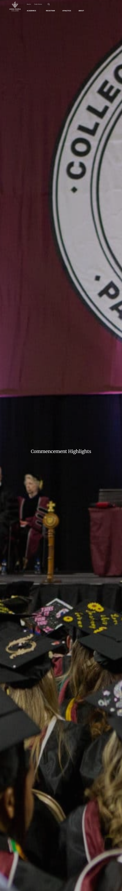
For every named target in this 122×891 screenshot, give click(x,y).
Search (49, 4)
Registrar (50, 11)
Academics (31, 11)
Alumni (29, 4)
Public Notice (38, 4)
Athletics (66, 11)
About (81, 11)
